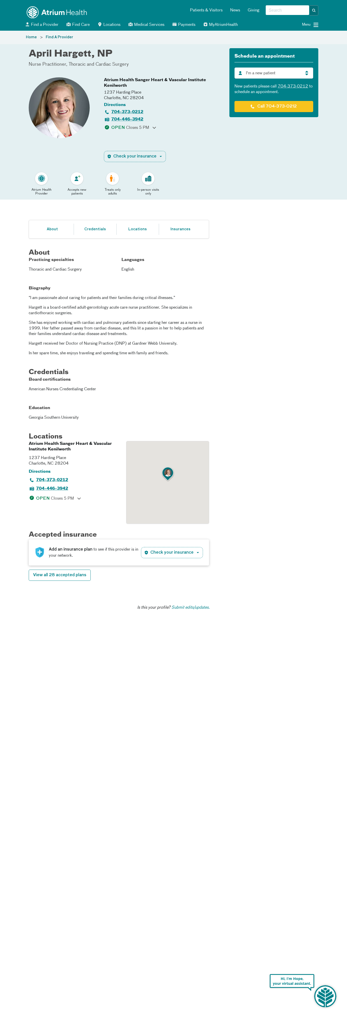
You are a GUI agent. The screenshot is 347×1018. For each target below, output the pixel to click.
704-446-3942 (127, 119)
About (52, 229)
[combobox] (287, 10)
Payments (186, 25)
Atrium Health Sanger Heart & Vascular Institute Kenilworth (155, 83)
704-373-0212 (127, 112)
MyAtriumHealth (223, 25)
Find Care (80, 25)
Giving (253, 10)
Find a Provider (44, 25)
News (235, 10)
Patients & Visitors (206, 10)
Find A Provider (59, 37)
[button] (314, 10)
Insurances (180, 229)
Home (31, 37)
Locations (111, 25)
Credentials (95, 229)
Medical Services (148, 25)
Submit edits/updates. (190, 608)
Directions (115, 105)
